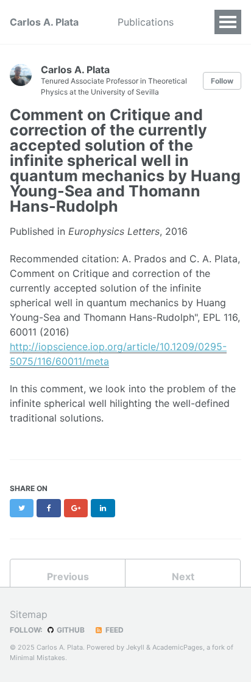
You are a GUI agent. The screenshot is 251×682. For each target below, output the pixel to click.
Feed (114, 629)
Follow (222, 80)
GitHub (70, 629)
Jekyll (135, 647)
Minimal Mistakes (37, 657)
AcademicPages (177, 647)
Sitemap (29, 614)
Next (183, 576)
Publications (146, 22)
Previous (68, 576)
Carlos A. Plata (44, 22)
